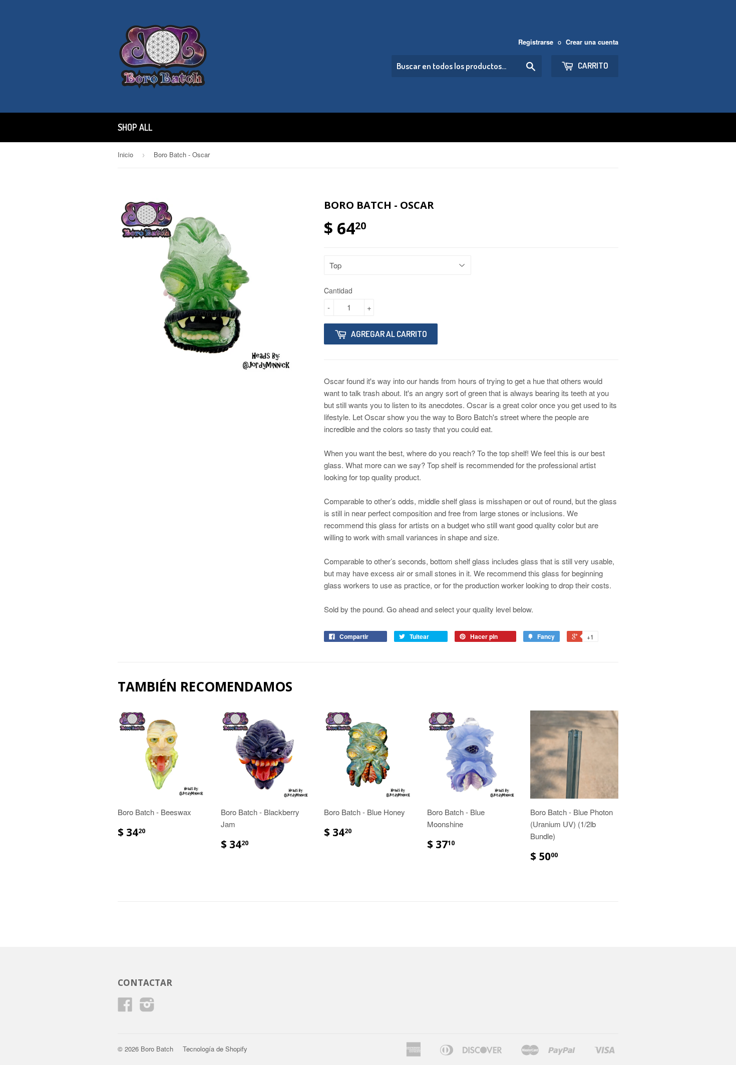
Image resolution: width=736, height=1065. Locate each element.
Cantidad (338, 290)
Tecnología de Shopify (215, 1048)
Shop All (135, 127)
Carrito (592, 65)
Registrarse (535, 42)
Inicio (125, 154)
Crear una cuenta (592, 42)
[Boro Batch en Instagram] (147, 1007)
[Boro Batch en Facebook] (125, 1007)
